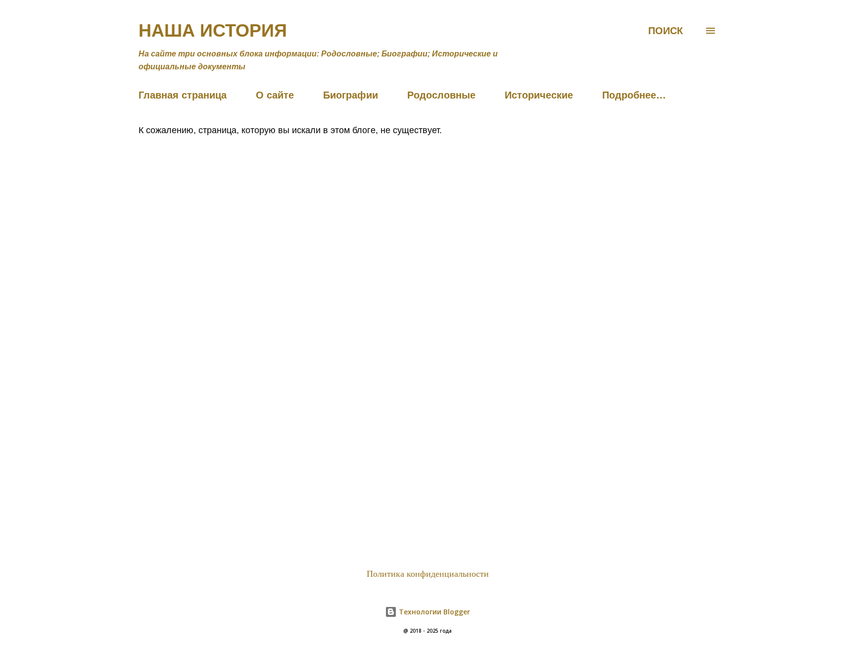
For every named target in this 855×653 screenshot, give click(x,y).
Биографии (350, 95)
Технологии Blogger (433, 611)
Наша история (213, 30)
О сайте (275, 95)
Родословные (441, 95)
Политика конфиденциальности (428, 574)
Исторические (539, 95)
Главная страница (183, 95)
